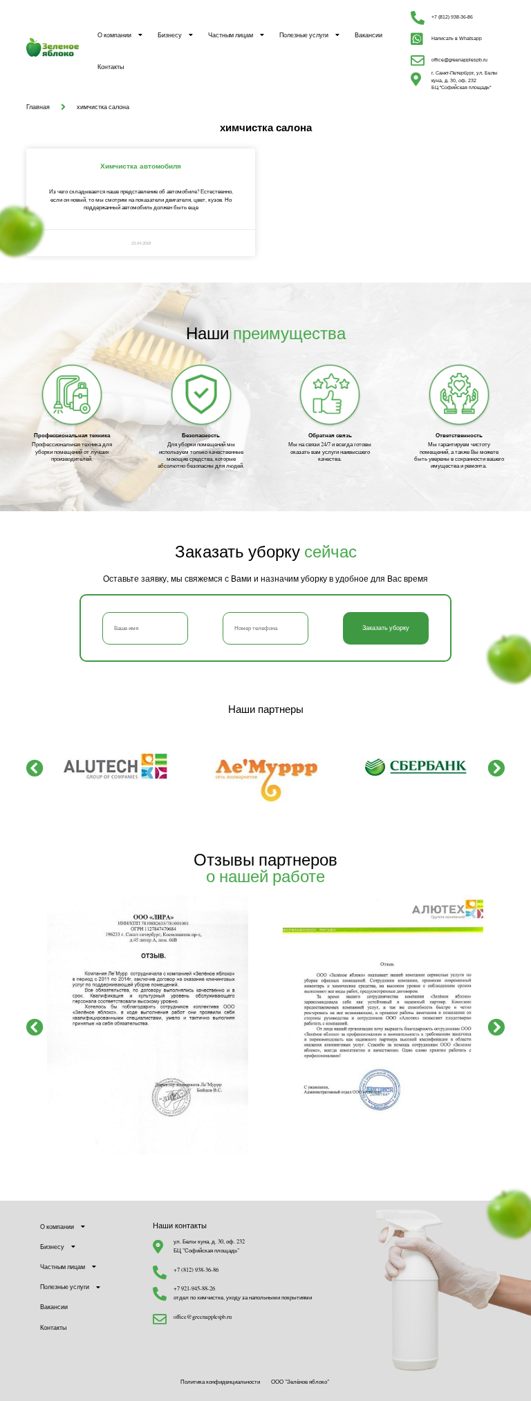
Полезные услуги (303, 34)
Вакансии (368, 34)
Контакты (110, 66)
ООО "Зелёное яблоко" (300, 1381)
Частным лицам (230, 34)
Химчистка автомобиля (140, 166)
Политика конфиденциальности (220, 1381)
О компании (114, 34)
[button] (35, 767)
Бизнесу (170, 34)
